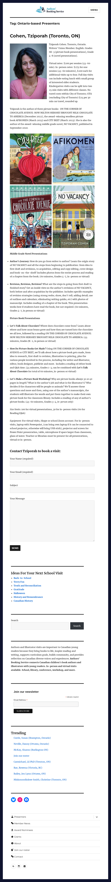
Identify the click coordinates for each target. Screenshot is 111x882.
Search (14, 620)
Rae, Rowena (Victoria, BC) (28, 767)
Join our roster (21, 755)
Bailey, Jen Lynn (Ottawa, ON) (30, 773)
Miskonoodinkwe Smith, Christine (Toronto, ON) (40, 779)
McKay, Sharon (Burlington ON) (31, 749)
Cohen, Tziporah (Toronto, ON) (45, 36)
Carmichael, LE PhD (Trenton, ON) (32, 761)
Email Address (20, 700)
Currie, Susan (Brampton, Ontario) (32, 738)
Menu (94, 10)
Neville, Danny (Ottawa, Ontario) (31, 743)
